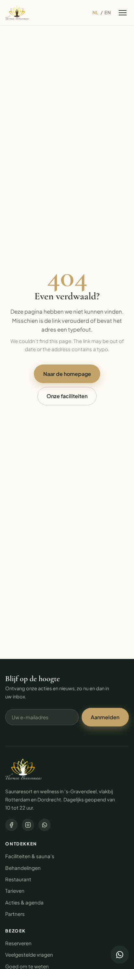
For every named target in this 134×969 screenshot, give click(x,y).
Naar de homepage (67, 373)
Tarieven (14, 890)
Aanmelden (105, 717)
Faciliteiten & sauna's (29, 856)
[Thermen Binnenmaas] (23, 769)
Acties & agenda (24, 902)
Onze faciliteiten (67, 396)
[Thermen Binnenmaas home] (17, 13)
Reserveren (18, 943)
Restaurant (18, 879)
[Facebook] (11, 825)
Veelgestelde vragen (29, 954)
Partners (15, 914)
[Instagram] (28, 825)
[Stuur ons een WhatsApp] (120, 955)
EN (107, 12)
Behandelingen (23, 868)
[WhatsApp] (44, 825)
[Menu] (123, 12)
